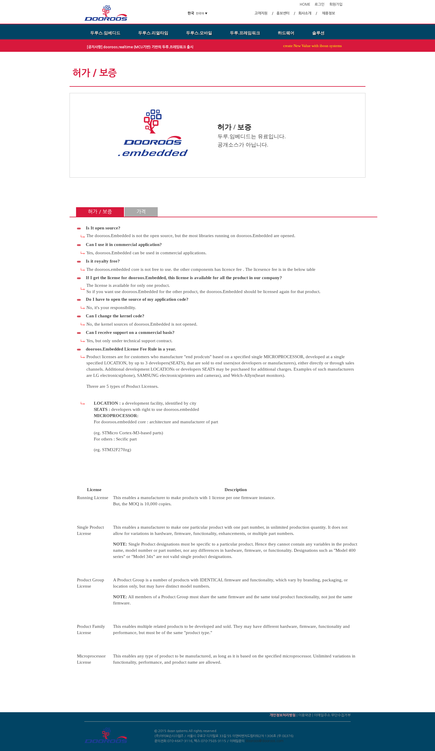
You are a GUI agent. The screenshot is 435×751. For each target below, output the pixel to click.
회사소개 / (307, 13)
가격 (141, 211)
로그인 (319, 4)
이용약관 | (306, 715)
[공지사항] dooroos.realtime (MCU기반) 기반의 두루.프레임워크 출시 (140, 47)
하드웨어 (286, 32)
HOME (305, 4)
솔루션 (318, 32)
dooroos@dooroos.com (264, 741)
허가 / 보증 (100, 211)
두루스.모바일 (199, 32)
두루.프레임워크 (245, 32)
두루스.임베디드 (105, 32)
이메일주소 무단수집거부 (332, 715)
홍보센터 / (285, 13)
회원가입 (335, 4)
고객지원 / (263, 13)
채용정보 (328, 13)
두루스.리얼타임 (153, 32)
